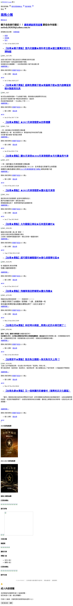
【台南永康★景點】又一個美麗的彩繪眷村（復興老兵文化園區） (38, 391)
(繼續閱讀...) (5, 66)
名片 (6, 40)
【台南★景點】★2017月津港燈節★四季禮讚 (27, 122)
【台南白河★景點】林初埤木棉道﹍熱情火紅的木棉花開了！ (35, 325)
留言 (18, 70)
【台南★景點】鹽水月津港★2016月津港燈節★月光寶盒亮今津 (36, 156)
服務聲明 (54, 580)
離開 (11, 603)
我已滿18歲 (5, 603)
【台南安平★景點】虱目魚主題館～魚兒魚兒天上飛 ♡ (32, 359)
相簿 (6, 36)
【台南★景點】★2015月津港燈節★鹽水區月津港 (30, 190)
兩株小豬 (7, 14)
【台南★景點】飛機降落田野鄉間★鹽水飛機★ (28, 291)
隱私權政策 (47, 580)
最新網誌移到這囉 (33, 25)
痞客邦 (14, 70)
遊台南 (15, 74)
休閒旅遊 (16, 32)
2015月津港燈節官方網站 (31, 169)
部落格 (7, 38)
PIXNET (22, 580)
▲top (2, 77)
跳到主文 (4, 20)
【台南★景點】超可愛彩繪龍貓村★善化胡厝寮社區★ (32, 257)
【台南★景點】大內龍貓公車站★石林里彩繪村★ (30, 224)
